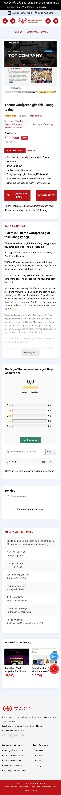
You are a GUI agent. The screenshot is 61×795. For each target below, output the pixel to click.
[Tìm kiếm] (12, 21)
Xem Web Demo (15, 150)
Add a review (30, 440)
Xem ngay (41, 7)
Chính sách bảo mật (12, 760)
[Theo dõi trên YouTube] (17, 735)
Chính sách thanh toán (13, 755)
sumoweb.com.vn (10, 787)
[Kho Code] (30, 21)
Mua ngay (48, 195)
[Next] (15, 96)
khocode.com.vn (17, 730)
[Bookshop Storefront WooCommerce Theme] (44, 661)
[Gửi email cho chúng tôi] (13, 735)
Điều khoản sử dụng (13, 765)
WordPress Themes (37, 32)
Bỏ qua (50, 7)
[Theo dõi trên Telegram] (22, 735)
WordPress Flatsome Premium (36, 252)
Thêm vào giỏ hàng (19, 195)
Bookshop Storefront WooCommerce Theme (43, 670)
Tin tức (38, 760)
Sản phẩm (39, 755)
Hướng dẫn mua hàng (22, 13)
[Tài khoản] (48, 21)
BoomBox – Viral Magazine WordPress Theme (15, 670)
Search (50, 451)
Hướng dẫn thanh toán (13, 750)
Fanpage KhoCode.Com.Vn (16, 771)
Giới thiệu (39, 750)
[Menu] (5, 21)
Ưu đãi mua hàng (45, 13)
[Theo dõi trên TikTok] (9, 735)
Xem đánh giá (36, 116)
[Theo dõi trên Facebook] (4, 735)
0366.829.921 (12, 722)
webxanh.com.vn (30, 790)
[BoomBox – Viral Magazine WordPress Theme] (16, 661)
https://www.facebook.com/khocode (28, 726)
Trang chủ (18, 32)
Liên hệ (38, 765)
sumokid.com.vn (36, 787)
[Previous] (7, 96)
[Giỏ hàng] (55, 21)
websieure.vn (23, 787)
